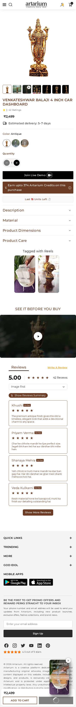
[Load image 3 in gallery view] (36, 89)
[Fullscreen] (72, 353)
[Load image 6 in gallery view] (66, 89)
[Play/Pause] (4, 353)
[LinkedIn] (39, 645)
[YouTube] (31, 645)
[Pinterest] (48, 645)
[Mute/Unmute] (57, 353)
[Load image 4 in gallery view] (46, 89)
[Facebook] (6, 645)
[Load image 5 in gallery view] (56, 89)
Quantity (8, 153)
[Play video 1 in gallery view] (26, 89)
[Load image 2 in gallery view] (17, 89)
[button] (5, 4)
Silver (16, 143)
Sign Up (38, 633)
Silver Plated (25, 143)
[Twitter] (23, 645)
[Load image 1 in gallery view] (7, 89)
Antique (7, 143)
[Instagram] (14, 645)
